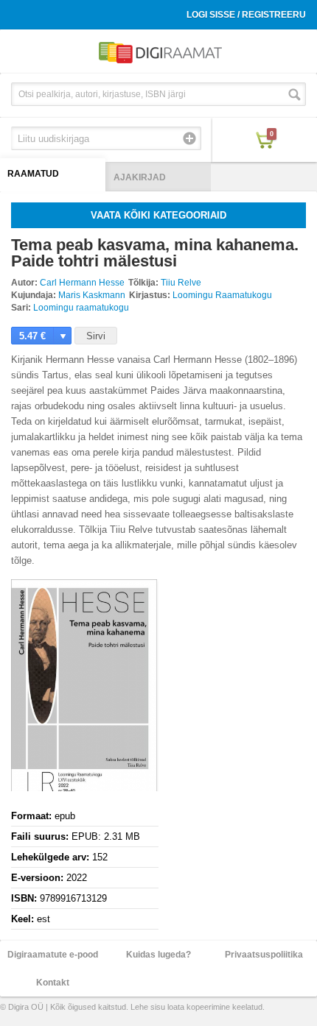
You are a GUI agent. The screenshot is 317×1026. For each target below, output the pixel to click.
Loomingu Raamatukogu (222, 295)
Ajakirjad (140, 177)
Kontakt (52, 982)
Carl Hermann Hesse (82, 282)
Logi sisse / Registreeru (246, 15)
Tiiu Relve (181, 282)
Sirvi (95, 336)
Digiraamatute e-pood (52, 954)
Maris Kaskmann (91, 295)
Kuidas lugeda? (158, 954)
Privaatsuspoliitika (264, 954)
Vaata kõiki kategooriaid (158, 215)
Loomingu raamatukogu (81, 308)
